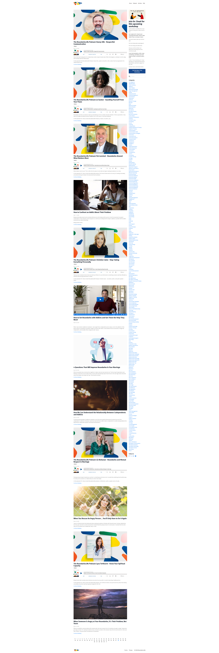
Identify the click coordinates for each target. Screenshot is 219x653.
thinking (131, 421)
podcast (75, 46)
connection (131, 150)
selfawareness (132, 395)
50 (104, 641)
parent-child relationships (134, 308)
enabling (131, 194)
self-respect (131, 390)
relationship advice (133, 352)
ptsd (130, 341)
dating (130, 161)
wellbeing (131, 439)
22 (123, 638)
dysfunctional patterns (134, 171)
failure (130, 200)
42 (118, 640)
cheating (131, 118)
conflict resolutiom (133, 146)
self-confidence (132, 379)
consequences (132, 152)
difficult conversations (134, 168)
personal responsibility (134, 322)
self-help (131, 383)
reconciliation (132, 346)
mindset (130, 288)
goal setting (131, 215)
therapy (130, 420)
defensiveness (132, 165)
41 (115, 640)
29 (87, 640)
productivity (131, 333)
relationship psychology (134, 358)
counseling (131, 155)
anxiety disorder (132, 93)
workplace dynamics (133, 444)
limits (130, 267)
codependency (132, 126)
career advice (132, 115)
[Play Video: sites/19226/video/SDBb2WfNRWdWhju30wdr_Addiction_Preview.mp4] (100, 299)
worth (130, 450)
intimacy (130, 254)
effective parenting (133, 172)
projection (131, 336)
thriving (130, 423)
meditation (131, 282)
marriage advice (132, 278)
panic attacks (131, 307)
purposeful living (132, 344)
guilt (130, 229)
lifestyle (130, 266)
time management (133, 424)
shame (130, 396)
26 (79, 640)
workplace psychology (133, 446)
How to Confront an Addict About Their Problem (92, 212)
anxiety (130, 92)
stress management (133, 411)
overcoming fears (133, 303)
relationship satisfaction (134, 360)
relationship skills (133, 361)
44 (123, 640)
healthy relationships (133, 240)
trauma (130, 431)
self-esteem (131, 382)
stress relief (131, 412)
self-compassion (132, 377)
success (130, 414)
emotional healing (133, 177)
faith (130, 202)
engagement (131, 199)
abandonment (132, 83)
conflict (130, 145)
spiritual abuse (132, 402)
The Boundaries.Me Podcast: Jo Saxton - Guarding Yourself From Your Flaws (99, 101)
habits (130, 231)
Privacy (130, 650)
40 (113, 640)
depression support (133, 167)
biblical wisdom (132, 107)
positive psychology (133, 326)
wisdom (130, 440)
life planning (131, 262)
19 (115, 638)
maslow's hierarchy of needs (135, 281)
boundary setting (132, 111)
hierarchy (131, 243)
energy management (133, 197)
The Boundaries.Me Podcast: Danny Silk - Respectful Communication (94, 43)
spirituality (131, 406)
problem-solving (132, 332)
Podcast (135, 3)
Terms (126, 650)
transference (132, 428)
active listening (132, 85)
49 (101, 641)
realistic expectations (133, 345)
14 (103, 638)
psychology (131, 339)
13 (101, 638)
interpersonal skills (133, 253)
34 (99, 640)
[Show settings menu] (124, 315)
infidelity (130, 248)
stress (130, 409)
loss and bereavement (134, 270)
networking (131, 298)
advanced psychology (133, 89)
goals (130, 218)
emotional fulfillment (133, 175)
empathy (131, 191)
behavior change (132, 101)
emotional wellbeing (133, 187)
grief (130, 222)
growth (130, 225)
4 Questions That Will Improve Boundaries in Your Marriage (97, 367)
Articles (140, 3)
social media (131, 399)
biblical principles (132, 105)
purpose (130, 342)
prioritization (131, 330)
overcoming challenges (134, 301)
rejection (131, 349)
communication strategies (134, 133)
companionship (132, 139)
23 (125, 638)
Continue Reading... (78, 64)
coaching (131, 124)
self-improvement (133, 386)
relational (131, 351)
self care (131, 370)
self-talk (131, 393)
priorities (131, 329)
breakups (131, 112)
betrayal (130, 102)
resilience (131, 367)
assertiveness (132, 96)
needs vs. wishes (132, 295)
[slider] (99, 315)
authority (131, 99)
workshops (131, 449)
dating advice (132, 162)
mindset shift (131, 289)
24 (75, 640)
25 (77, 640)
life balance (131, 259)
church (130, 123)
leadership (131, 256)
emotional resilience (133, 184)
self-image (131, 385)
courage (130, 158)
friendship (131, 210)
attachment (131, 98)
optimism (131, 300)
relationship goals (133, 357)
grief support (132, 224)
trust (130, 434)
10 (94, 638)
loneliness (131, 269)
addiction (131, 86)
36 (103, 640)
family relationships (133, 205)
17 (111, 638)
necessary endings (133, 294)
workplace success (133, 447)
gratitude (131, 221)
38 (108, 640)
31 (91, 640)
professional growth (133, 335)
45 (125, 640)
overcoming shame (133, 306)
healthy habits (132, 238)
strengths (131, 408)
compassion (131, 142)
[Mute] (121, 315)
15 (106, 638)
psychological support (133, 338)
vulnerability (131, 436)
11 (96, 638)
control (130, 153)
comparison (131, 140)
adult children (132, 88)
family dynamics (132, 203)
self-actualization (132, 373)
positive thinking (132, 327)
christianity (131, 121)
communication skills (133, 131)
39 (111, 640)
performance (131, 316)
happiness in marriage (134, 234)
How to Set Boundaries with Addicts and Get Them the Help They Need (99, 319)
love (130, 272)
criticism (130, 159)
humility (130, 246)
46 (94, 641)
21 (120, 638)
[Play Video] (75, 315)
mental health (132, 284)
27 (82, 640)
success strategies (133, 415)
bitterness (131, 108)
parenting (131, 310)
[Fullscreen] (126, 315)
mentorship (131, 285)
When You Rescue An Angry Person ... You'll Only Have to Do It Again (100, 518)
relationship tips (132, 363)
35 (101, 640)
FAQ (144, 3)
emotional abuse (132, 174)
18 (113, 638)
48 (99, 641)
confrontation (132, 149)
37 (106, 640)
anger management (133, 91)
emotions (131, 190)
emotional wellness (133, 188)
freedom (131, 209)
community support (133, 137)
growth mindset (132, 227)
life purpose (131, 265)
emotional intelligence (133, 180)
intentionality (132, 251)
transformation (132, 430)
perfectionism (132, 314)
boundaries (131, 110)
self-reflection (132, 387)
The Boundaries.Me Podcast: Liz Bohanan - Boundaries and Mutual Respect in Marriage (100, 461)
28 (84, 640)
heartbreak (131, 241)
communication (132, 130)
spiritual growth (132, 405)
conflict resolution (133, 148)
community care (132, 136)
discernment (131, 170)
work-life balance (133, 442)
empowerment (132, 193)
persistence (131, 317)
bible (130, 104)
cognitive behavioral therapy (135, 127)
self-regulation (132, 389)
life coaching (132, 260)
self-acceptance (132, 371)
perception (131, 313)
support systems (132, 418)
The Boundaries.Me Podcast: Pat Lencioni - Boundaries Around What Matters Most (98, 157)
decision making (132, 164)
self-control (131, 380)
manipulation (132, 273)
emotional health (132, 178)
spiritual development (133, 404)
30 (89, 640)
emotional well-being (133, 186)
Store (130, 3)
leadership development (134, 257)
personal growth (132, 320)
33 (96, 640)
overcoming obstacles (133, 304)
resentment (131, 365)
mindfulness (131, 286)
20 (118, 638)
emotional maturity (133, 181)
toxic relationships (133, 427)
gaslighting (131, 213)
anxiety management (133, 95)
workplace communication (134, 443)
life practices (131, 263)
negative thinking (133, 297)
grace (130, 219)
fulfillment (131, 212)
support (130, 417)
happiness (131, 232)
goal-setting (131, 216)
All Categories (132, 82)
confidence (131, 143)
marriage (131, 276)
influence (131, 250)
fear (130, 206)
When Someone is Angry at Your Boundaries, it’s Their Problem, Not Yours (100, 622)
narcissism (131, 292)
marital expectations (133, 275)
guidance (131, 228)
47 (96, 641)
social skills (131, 401)
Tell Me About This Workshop (137, 71)
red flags (131, 348)
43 (120, 640)
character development (134, 117)
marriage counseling (133, 279)
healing (130, 235)
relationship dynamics (133, 355)
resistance (131, 368)
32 (94, 640)
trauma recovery (132, 433)
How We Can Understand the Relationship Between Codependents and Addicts (100, 414)
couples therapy (132, 156)
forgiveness (131, 208)
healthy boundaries (133, 237)
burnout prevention (133, 114)
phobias (130, 323)
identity (130, 247)
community (131, 134)
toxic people (131, 425)
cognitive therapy (133, 129)
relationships (132, 364)
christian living (132, 120)
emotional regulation (133, 183)
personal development (134, 319)
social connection (132, 398)
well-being (131, 437)
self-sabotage (132, 392)
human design (132, 244)
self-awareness (132, 374)
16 (108, 638)
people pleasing (132, 311)
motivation (131, 291)
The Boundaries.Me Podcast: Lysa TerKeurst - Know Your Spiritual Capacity (99, 565)
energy (130, 196)
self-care (131, 376)
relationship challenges (134, 354)
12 (99, 638)
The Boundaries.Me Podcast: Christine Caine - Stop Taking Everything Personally (96, 261)
